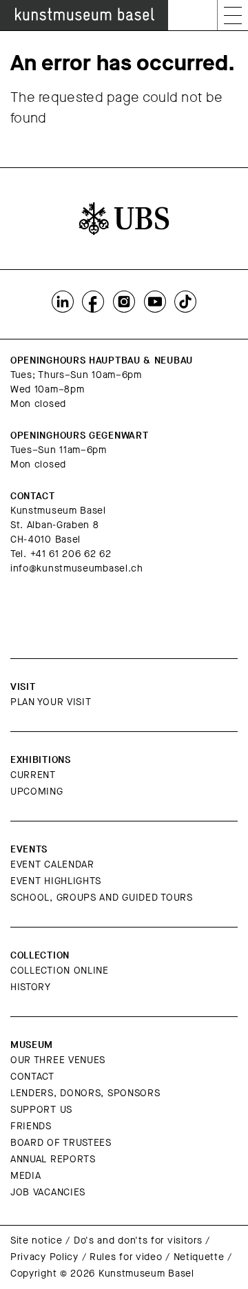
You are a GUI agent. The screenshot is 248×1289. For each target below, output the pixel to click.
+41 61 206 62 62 (71, 553)
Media (25, 1175)
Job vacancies (47, 1192)
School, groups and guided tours (101, 897)
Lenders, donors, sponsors (85, 1093)
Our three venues (57, 1060)
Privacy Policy (44, 1257)
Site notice (36, 1240)
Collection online (59, 970)
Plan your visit (51, 702)
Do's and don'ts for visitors (138, 1240)
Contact (32, 1076)
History (30, 987)
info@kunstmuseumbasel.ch (76, 568)
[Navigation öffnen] (233, 15)
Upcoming (36, 791)
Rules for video (126, 1257)
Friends (31, 1126)
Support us (41, 1109)
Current (33, 775)
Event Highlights (55, 881)
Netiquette (199, 1257)
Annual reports (53, 1159)
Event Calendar (52, 864)
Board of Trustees (61, 1142)
